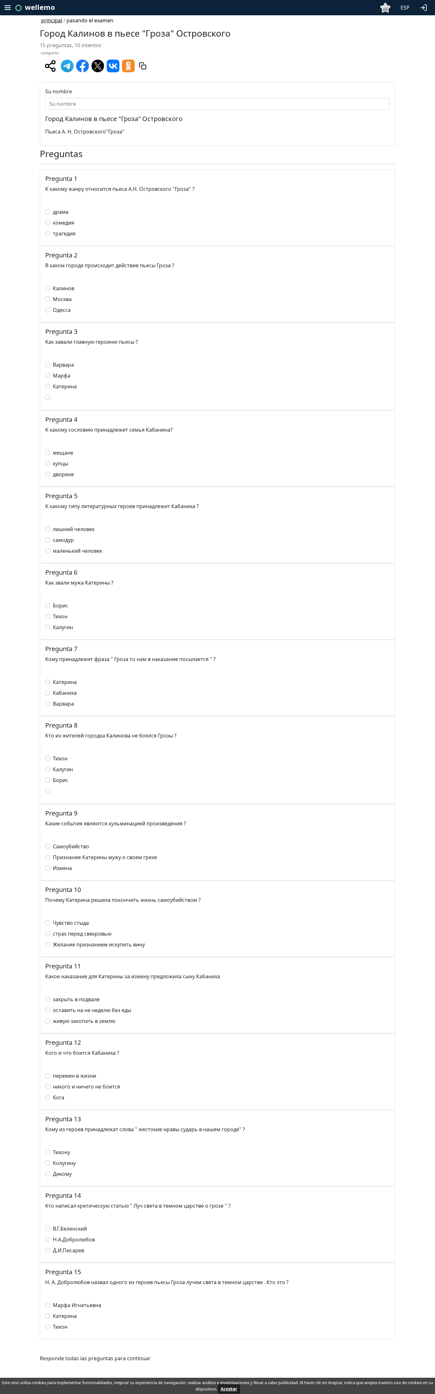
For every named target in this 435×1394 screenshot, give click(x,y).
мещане (63, 452)
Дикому (62, 1173)
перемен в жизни (74, 1075)
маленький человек (77, 550)
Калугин (63, 627)
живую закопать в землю (84, 1020)
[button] (425, 7)
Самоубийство (71, 846)
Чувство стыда (71, 922)
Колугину (64, 1163)
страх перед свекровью (82, 933)
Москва (62, 299)
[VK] (113, 65)
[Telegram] (67, 65)
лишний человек (74, 529)
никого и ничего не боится (86, 1086)
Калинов (63, 288)
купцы (60, 463)
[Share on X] (97, 65)
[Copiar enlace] (143, 66)
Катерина (65, 386)
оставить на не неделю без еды (92, 1010)
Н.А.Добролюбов (74, 1239)
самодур (63, 539)
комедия (63, 222)
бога (58, 1097)
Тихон (60, 616)
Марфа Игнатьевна (77, 1305)
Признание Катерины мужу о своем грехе (105, 857)
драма (60, 211)
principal (51, 20)
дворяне (63, 474)
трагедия (64, 233)
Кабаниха (65, 692)
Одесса (62, 309)
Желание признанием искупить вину (99, 944)
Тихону (61, 1152)
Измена (62, 868)
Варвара (63, 364)
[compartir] (50, 66)
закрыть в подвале (76, 999)
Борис (60, 605)
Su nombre (58, 91)
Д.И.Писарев (68, 1250)
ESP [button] (405, 7)
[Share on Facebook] (82, 65)
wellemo (40, 7)
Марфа (61, 375)
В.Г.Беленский (70, 1228)
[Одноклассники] (128, 65)
